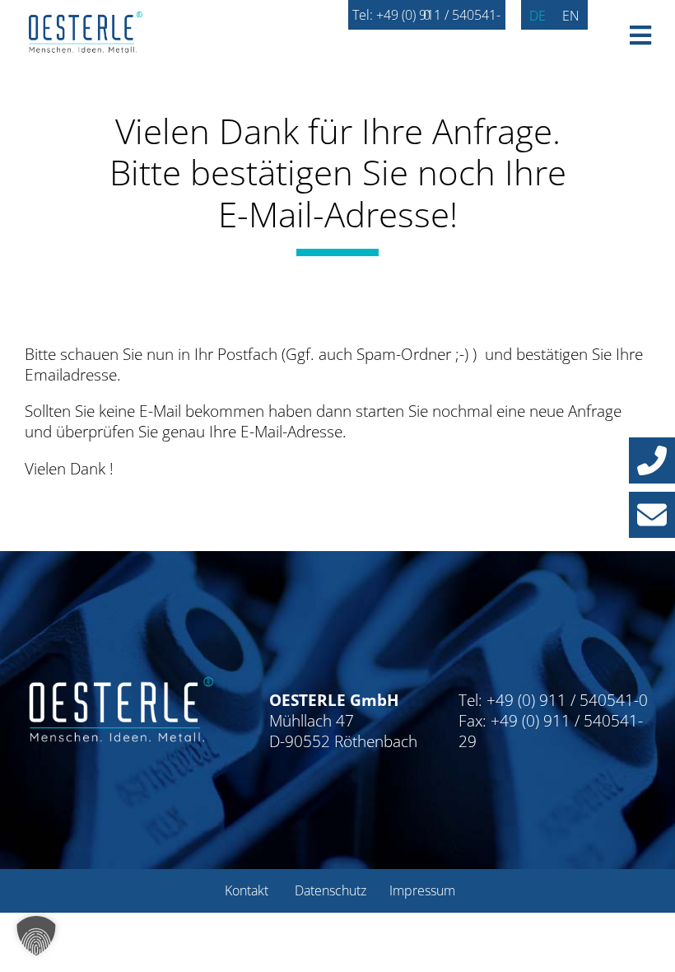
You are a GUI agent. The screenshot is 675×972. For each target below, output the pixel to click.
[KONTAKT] (652, 515)
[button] (652, 460)
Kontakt (246, 890)
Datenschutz (330, 890)
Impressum (422, 890)
